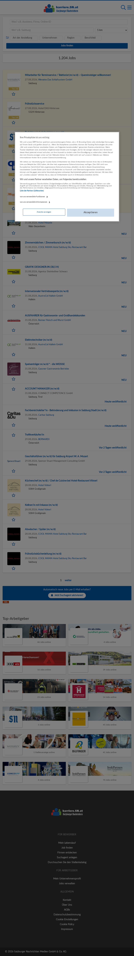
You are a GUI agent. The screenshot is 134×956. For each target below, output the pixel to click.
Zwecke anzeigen (44, 212)
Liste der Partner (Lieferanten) (32, 191)
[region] (67, 177)
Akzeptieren (91, 212)
